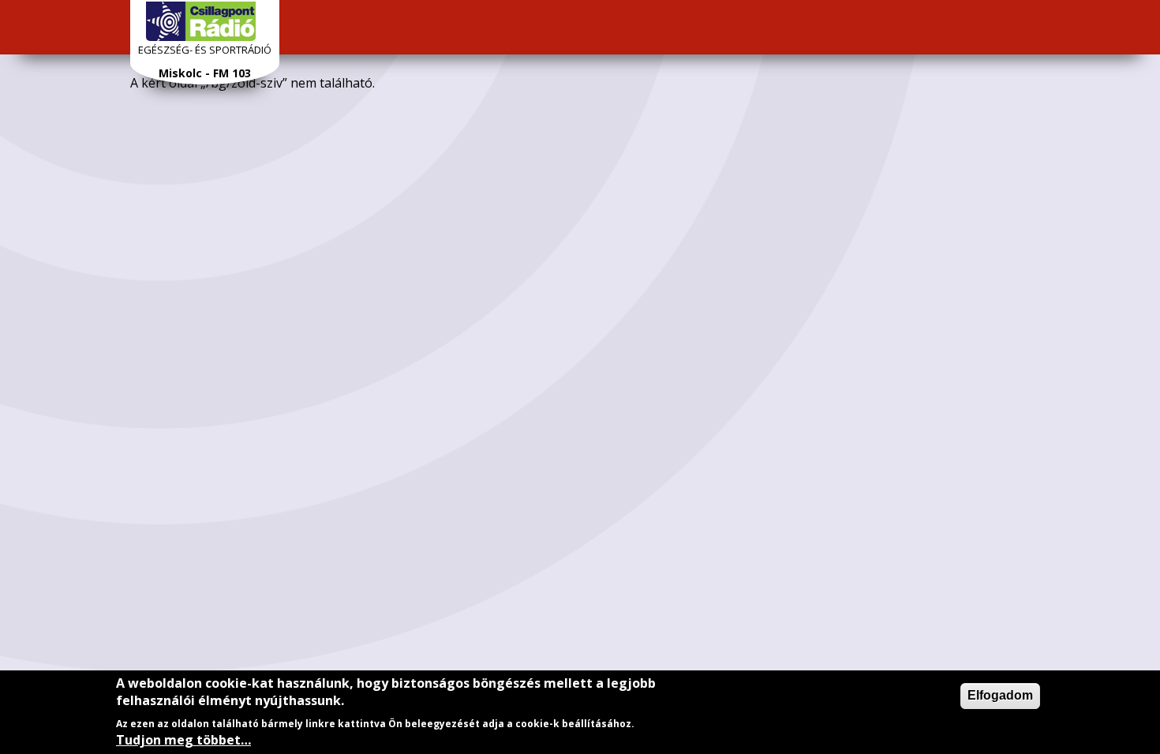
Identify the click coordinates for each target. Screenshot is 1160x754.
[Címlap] (201, 21)
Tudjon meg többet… (183, 739)
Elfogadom (1000, 695)
